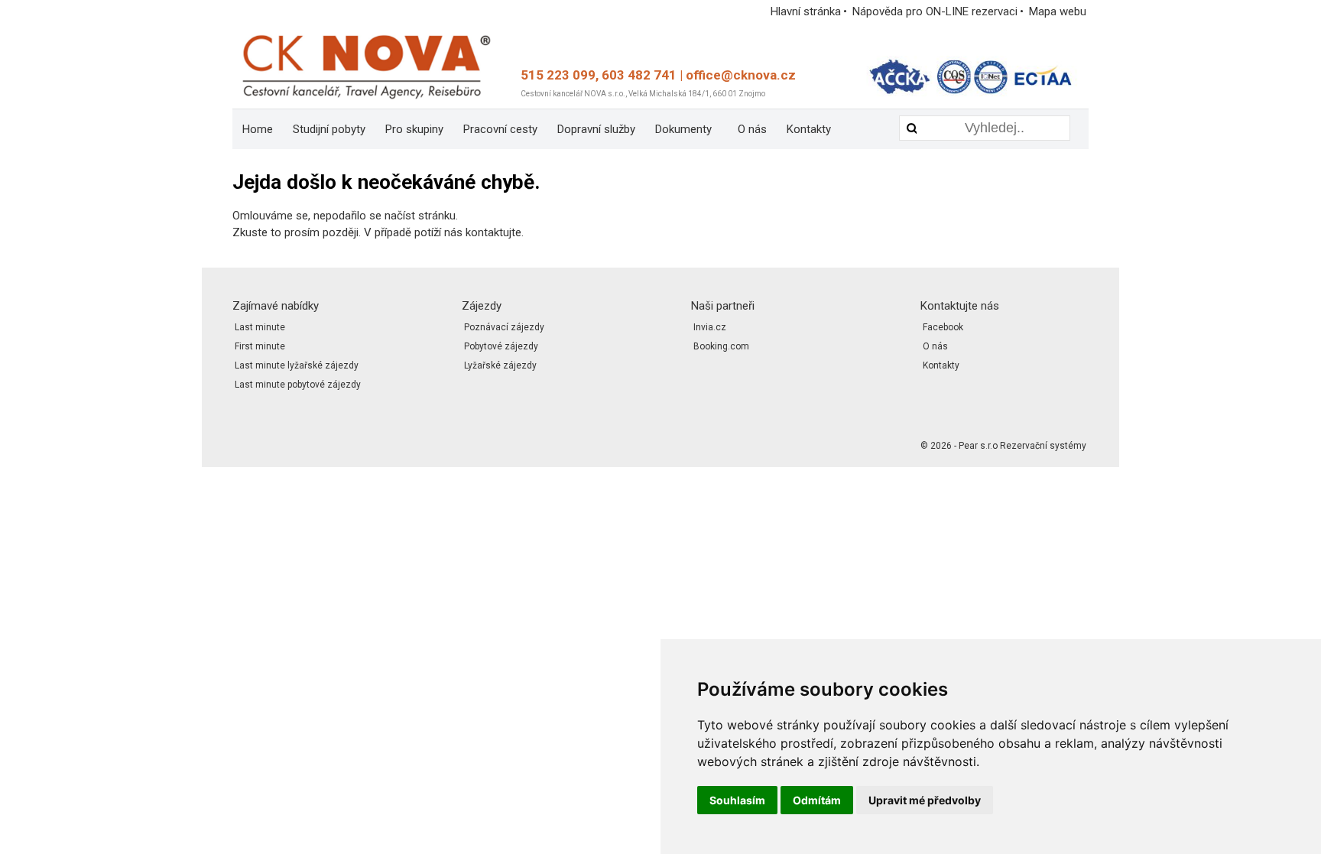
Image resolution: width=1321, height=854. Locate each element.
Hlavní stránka (806, 11)
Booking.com (721, 346)
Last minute (260, 327)
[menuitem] (257, 129)
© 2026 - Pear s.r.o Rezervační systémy (1003, 445)
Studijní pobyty (329, 129)
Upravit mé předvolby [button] (924, 800)
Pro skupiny (414, 129)
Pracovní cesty (500, 129)
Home (257, 129)
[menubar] (553, 129)
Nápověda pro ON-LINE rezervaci (935, 11)
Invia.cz (709, 327)
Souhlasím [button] (737, 800)
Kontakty (809, 129)
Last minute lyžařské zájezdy (297, 365)
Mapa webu (1057, 11)
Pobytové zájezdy (501, 346)
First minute (260, 346)
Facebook (943, 327)
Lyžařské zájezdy (500, 365)
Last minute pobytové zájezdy (298, 384)
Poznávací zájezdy (504, 327)
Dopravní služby (596, 129)
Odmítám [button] (817, 800)
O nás (752, 129)
